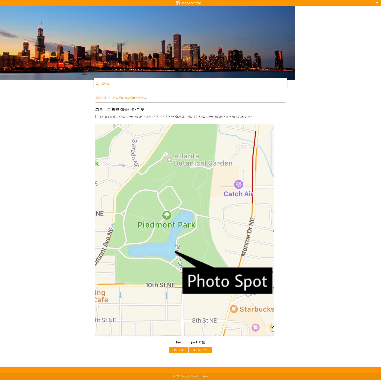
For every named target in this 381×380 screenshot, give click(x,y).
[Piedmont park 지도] (184, 335)
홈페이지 (100, 97)
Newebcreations (199, 376)
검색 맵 (105, 83)
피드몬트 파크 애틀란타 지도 (130, 97)
